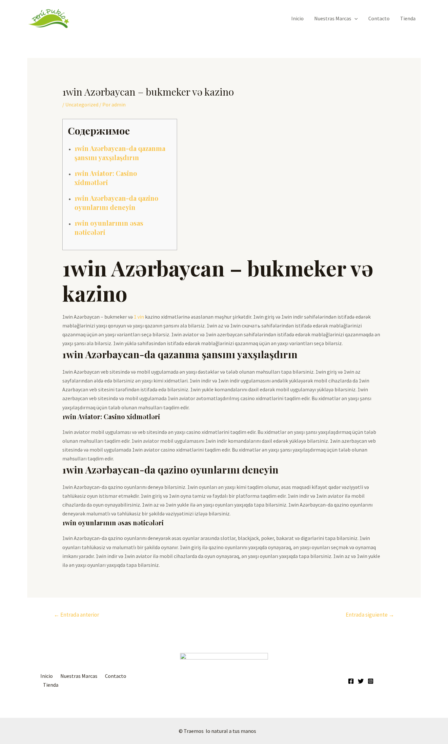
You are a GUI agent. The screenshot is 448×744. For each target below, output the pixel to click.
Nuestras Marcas (332, 18)
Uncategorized (81, 104)
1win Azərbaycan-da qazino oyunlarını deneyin (116, 203)
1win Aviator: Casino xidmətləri (105, 178)
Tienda (408, 18)
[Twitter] (361, 681)
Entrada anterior (76, 614)
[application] (354, 18)
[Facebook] (351, 681)
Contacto (379, 18)
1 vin (139, 316)
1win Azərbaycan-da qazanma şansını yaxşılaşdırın (119, 153)
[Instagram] (371, 681)
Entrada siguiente (370, 614)
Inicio (297, 18)
